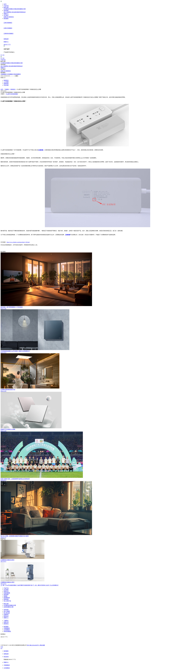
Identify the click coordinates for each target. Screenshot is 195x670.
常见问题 (6, 85)
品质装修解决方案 (21, 9)
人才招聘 (6, 82)
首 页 (5, 4)
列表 (31, 585)
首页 (2, 89)
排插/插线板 (7, 592)
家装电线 (6, 599)
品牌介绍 (6, 17)
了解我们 (6, 89)
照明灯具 (6, 591)
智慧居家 (6, 594)
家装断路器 (7, 597)
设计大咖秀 (7, 12)
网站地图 (42, 645)
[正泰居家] (1, 1)
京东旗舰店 (10, 74)
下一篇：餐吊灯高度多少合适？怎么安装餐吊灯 (45, 585)
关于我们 (6, 15)
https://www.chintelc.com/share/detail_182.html (18, 242)
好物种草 (18, 12)
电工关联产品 (7, 600)
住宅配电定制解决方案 (10, 9)
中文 (2, 646)
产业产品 (6, 5)
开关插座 (6, 589)
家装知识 (23, 12)
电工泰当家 (13, 12)
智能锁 (5, 596)
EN (3, 55)
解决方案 (6, 7)
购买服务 (6, 18)
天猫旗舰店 (4, 74)
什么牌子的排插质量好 (12, 94)
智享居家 (6, 10)
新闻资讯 (11, 17)
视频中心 (6, 13)
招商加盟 (6, 83)
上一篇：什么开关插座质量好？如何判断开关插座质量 (15, 585)
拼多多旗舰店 (17, 74)
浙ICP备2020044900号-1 (33, 645)
